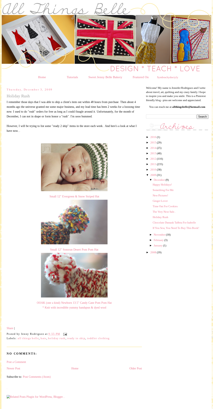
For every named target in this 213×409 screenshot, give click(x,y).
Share (10, 328)
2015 (153, 142)
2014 (153, 147)
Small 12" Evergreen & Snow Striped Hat (74, 196)
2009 (153, 175)
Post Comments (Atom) (37, 376)
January (158, 245)
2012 (153, 158)
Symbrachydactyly (167, 77)
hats (43, 338)
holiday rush (56, 338)
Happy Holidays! (162, 184)
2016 (153, 137)
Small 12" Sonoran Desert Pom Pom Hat (74, 249)
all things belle (28, 338)
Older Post (135, 368)
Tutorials (72, 77)
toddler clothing (98, 338)
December (160, 179)
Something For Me (163, 190)
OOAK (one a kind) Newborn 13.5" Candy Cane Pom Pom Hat (74, 302)
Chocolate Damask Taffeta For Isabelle (174, 222)
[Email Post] (64, 333)
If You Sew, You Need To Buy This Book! (176, 228)
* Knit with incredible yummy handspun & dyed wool (74, 307)
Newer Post (13, 368)
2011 (153, 164)
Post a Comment (16, 362)
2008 (153, 252)
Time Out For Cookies (165, 206)
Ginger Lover (160, 200)
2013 (153, 153)
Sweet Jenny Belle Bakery (105, 77)
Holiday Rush (160, 217)
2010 (153, 169)
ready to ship (76, 338)
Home (42, 77)
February (159, 240)
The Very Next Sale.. (164, 211)
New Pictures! (160, 195)
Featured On (141, 77)
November (160, 234)
